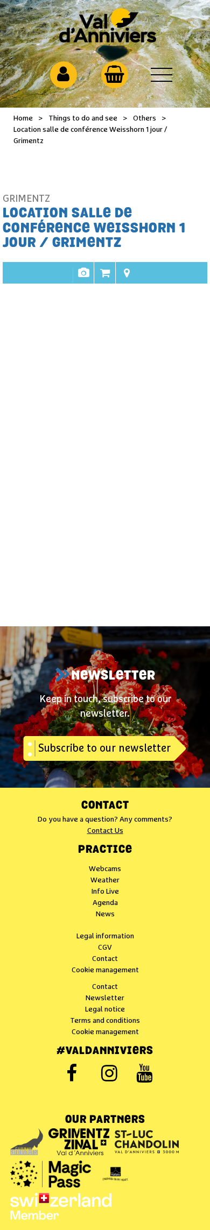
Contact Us (105, 831)
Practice (105, 850)
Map (126, 278)
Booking (105, 278)
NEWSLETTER (113, 676)
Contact (105, 806)
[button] (114, 74)
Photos (83, 278)
